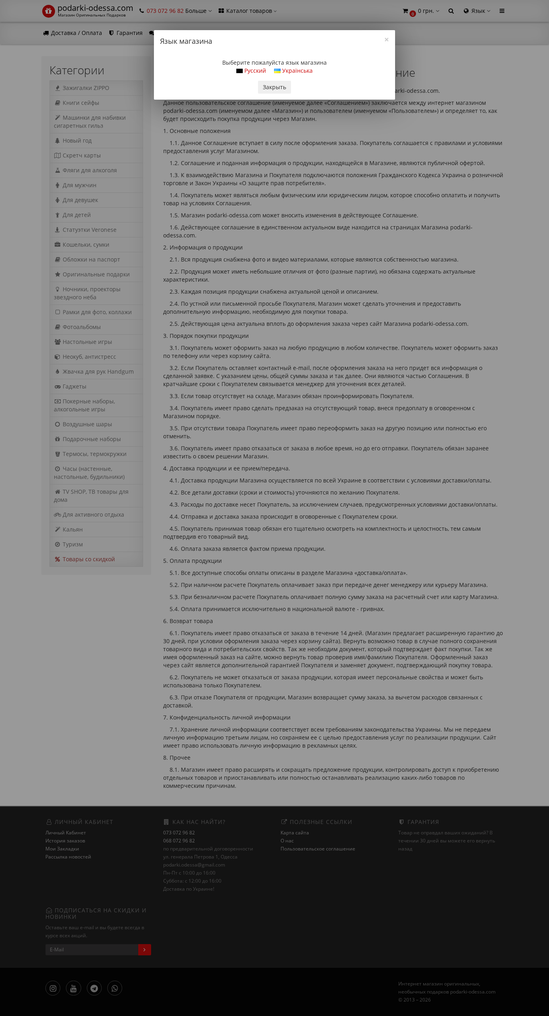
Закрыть (274, 87)
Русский (254, 70)
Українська (297, 70)
